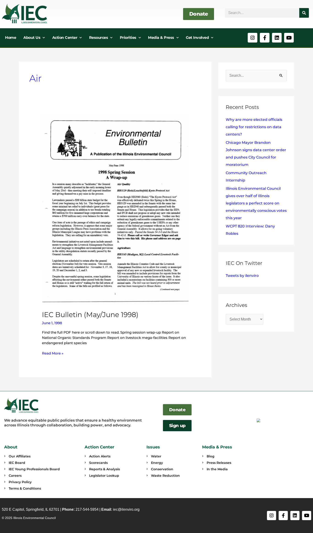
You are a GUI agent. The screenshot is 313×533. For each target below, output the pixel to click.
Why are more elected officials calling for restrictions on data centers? (254, 126)
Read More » (52, 353)
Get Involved (197, 37)
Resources (98, 37)
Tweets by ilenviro (242, 275)
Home (10, 37)
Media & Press (161, 37)
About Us (31, 37)
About (10, 447)
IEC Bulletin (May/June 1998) (90, 314)
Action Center (64, 37)
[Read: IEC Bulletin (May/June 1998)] (115, 209)
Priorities (128, 37)
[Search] (304, 13)
